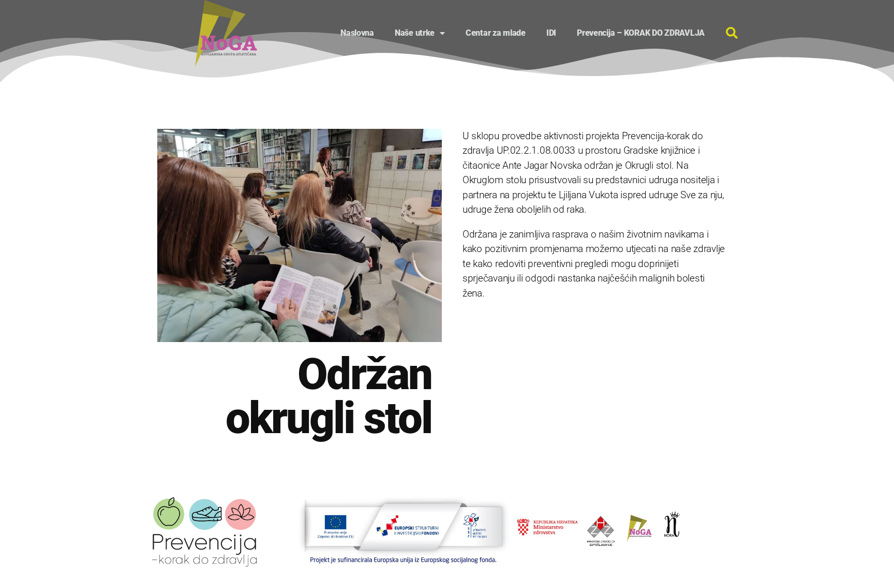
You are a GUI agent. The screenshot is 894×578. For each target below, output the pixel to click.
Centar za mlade (496, 33)
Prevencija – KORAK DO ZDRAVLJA (641, 33)
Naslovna (357, 33)
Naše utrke (415, 33)
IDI (551, 33)
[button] (731, 33)
